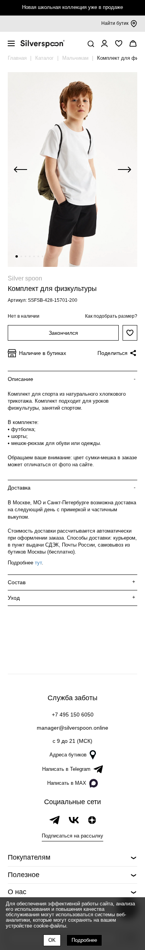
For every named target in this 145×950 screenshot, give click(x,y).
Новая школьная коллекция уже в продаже (72, 7)
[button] (16, 256)
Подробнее (84, 940)
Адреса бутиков (68, 755)
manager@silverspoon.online (72, 728)
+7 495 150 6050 (73, 714)
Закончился (63, 333)
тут (38, 563)
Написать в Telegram (66, 769)
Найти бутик (114, 23)
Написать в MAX (66, 783)
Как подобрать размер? (111, 316)
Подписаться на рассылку (72, 836)
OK (52, 940)
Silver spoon (25, 278)
